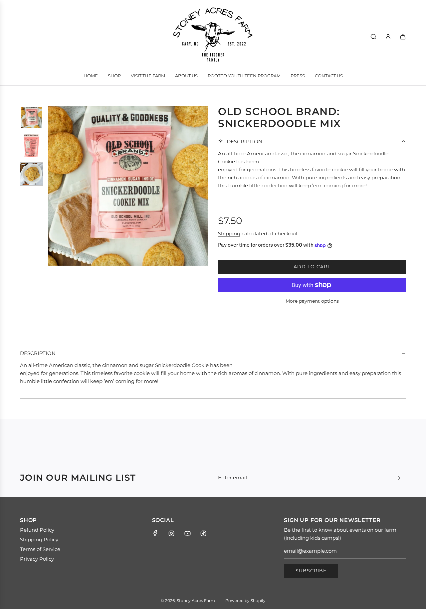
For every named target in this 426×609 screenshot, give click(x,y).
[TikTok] (203, 533)
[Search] (373, 36)
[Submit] (398, 478)
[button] (57, 185)
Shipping (229, 233)
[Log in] (388, 36)
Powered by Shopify (245, 600)
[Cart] (402, 36)
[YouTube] (187, 533)
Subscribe (311, 571)
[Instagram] (171, 533)
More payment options (312, 301)
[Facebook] (155, 533)
